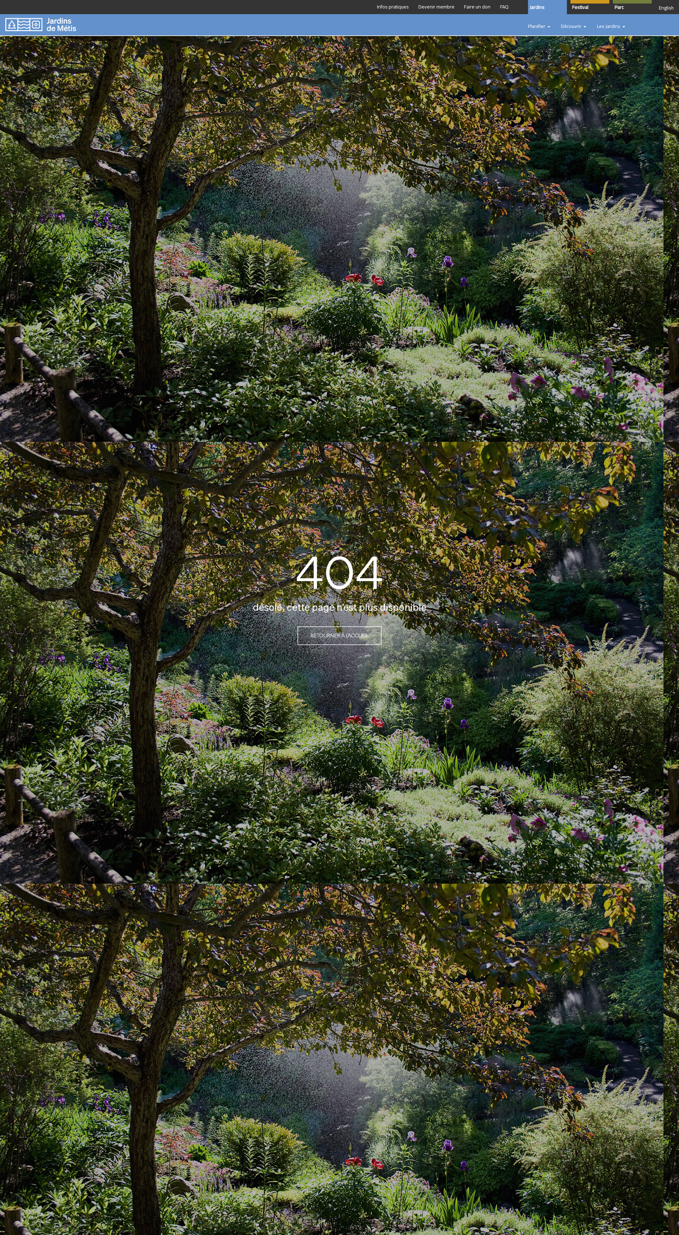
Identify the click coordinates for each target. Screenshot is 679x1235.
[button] (539, 26)
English (666, 7)
